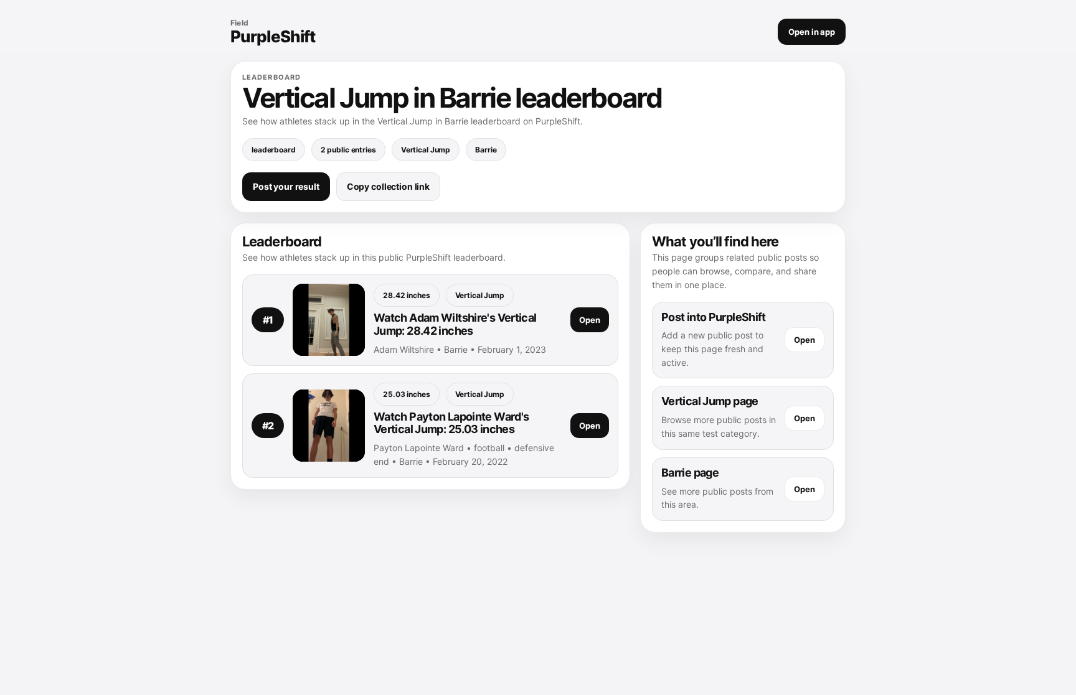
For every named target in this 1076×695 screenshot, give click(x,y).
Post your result (286, 186)
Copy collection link (388, 186)
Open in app (811, 32)
